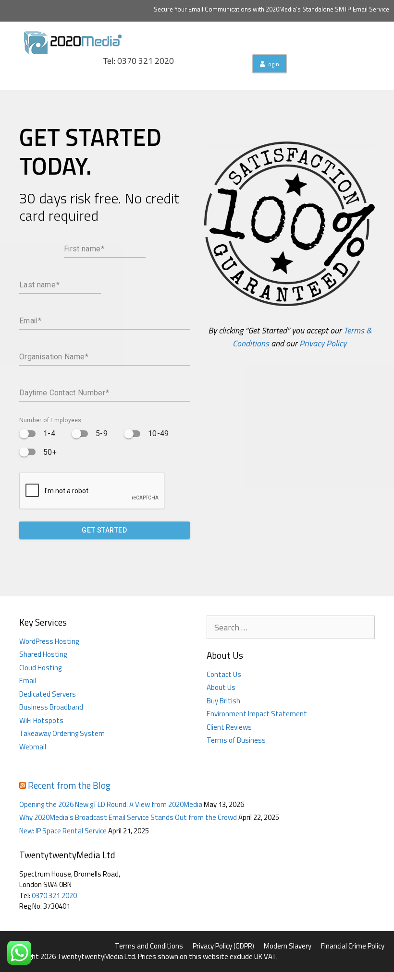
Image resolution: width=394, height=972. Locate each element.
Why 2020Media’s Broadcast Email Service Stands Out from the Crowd (128, 817)
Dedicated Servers (47, 693)
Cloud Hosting (40, 667)
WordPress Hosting (49, 641)
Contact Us (224, 674)
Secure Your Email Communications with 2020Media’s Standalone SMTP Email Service (271, 9)
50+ (50, 452)
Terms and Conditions (149, 945)
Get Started (104, 530)
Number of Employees (50, 420)
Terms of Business (236, 740)
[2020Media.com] (73, 41)
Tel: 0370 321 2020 (138, 60)
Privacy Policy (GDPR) (223, 945)
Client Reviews (229, 727)
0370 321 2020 (54, 895)
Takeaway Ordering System (62, 733)
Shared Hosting (43, 654)
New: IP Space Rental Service (63, 830)
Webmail (32, 746)
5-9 (102, 433)
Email (27, 680)
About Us (221, 687)
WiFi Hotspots (41, 720)
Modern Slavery (287, 945)
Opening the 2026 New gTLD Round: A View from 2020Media (110, 804)
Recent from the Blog (69, 785)
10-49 (158, 433)
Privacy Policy (322, 343)
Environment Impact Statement (257, 713)
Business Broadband (51, 706)
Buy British (223, 700)
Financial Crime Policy (352, 945)
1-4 (49, 433)
